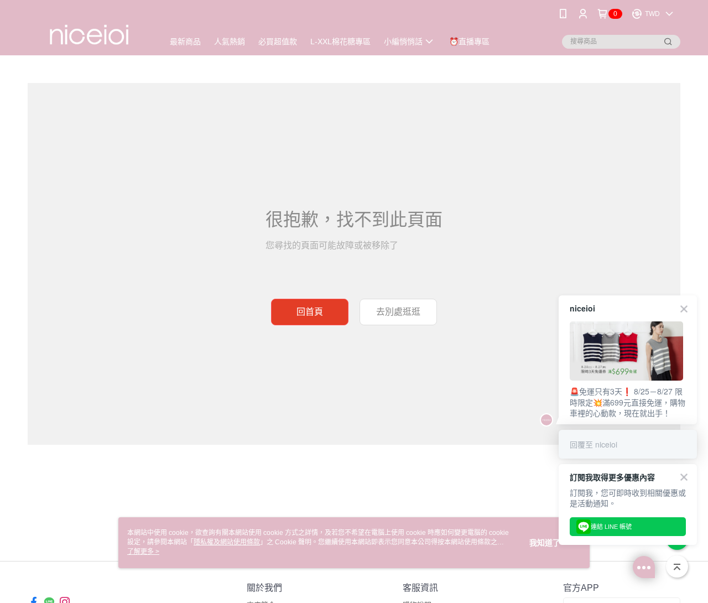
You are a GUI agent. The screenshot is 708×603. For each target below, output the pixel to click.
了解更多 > (143, 551)
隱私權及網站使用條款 (227, 542)
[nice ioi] (89, 29)
